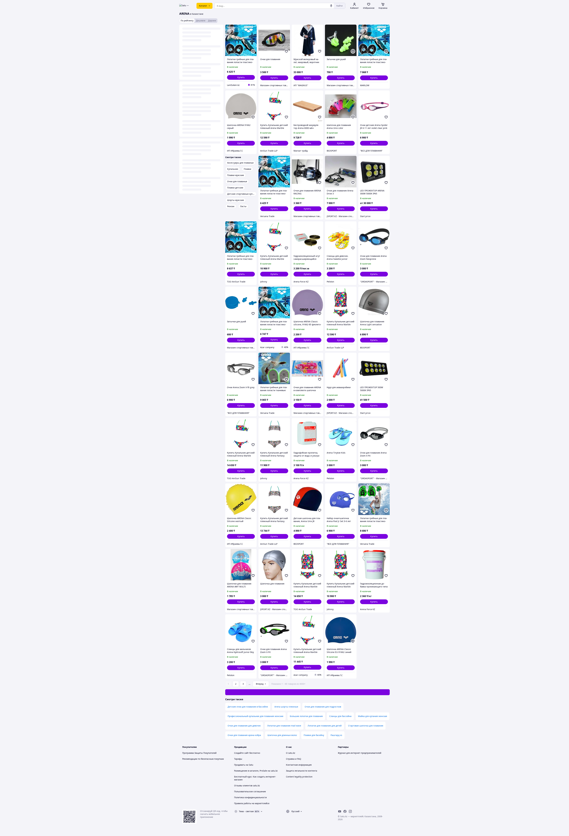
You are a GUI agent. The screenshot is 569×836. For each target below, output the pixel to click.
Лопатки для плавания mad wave (284, 725)
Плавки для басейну (314, 735)
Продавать (239, 764)
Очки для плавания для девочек (244, 725)
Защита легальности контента (301, 770)
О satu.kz (290, 752)
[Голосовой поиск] (331, 6)
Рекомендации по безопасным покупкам (203, 758)
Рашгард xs (336, 735)
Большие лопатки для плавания (306, 716)
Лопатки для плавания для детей (325, 725)
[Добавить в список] (253, 51)
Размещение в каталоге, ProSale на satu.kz (256, 770)
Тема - (246, 811)
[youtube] (339, 811)
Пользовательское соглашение (250, 791)
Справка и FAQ (293, 758)
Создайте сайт (241, 752)
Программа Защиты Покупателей (199, 752)
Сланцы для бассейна (340, 716)
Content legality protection (299, 776)
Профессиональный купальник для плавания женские (255, 716)
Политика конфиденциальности (250, 797)
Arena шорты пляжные (286, 706)
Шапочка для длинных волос (282, 735)
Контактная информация (299, 764)
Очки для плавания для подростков (323, 706)
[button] (241, 77)
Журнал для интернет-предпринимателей (359, 752)
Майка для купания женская (372, 716)
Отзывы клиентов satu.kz (247, 785)
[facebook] (345, 811)
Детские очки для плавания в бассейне (248, 706)
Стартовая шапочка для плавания (365, 725)
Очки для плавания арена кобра (244, 735)
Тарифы (238, 758)
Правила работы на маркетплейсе (251, 803)
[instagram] (350, 811)
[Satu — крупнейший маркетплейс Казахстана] (185, 6)
